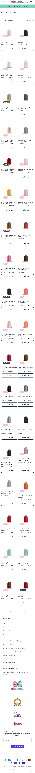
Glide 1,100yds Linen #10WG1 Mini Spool (25, 74)
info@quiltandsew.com (10, 663)
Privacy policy (14, 769)
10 (24, 611)
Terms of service (22, 769)
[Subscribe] (30, 740)
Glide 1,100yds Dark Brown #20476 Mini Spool (8, 302)
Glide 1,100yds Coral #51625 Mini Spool (25, 335)
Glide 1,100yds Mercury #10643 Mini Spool (7, 430)
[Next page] (29, 611)
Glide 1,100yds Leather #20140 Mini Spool (24, 269)
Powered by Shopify (19, 766)
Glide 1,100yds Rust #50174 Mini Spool (8, 595)
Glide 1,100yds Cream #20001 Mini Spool (7, 140)
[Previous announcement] (3, 6)
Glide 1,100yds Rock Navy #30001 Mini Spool (25, 430)
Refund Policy (7, 631)
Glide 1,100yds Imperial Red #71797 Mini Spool (8, 529)
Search (5, 623)
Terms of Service (8, 627)
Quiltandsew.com (11, 766)
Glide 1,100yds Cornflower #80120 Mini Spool (8, 203)
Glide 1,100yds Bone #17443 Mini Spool (25, 170)
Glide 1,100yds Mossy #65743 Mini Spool (7, 463)
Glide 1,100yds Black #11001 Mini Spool (25, 41)
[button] (3, 2)
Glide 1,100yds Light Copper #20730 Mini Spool (25, 368)
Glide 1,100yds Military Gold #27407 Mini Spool (9, 236)
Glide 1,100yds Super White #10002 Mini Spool (8, 74)
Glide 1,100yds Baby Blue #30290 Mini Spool (8, 492)
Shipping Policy (7, 635)
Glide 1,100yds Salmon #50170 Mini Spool (24, 302)
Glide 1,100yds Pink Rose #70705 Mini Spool (8, 335)
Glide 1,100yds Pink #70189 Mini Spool (8, 269)
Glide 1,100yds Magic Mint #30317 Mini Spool (25, 562)
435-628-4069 (7, 659)
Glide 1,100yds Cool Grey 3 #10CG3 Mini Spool (25, 140)
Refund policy (29, 766)
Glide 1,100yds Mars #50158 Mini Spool (25, 496)
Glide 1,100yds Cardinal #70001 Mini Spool (7, 170)
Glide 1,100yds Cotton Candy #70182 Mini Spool (26, 203)
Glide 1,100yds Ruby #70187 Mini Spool (25, 595)
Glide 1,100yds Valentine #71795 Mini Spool (24, 236)
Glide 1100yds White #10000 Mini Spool (9, 41)
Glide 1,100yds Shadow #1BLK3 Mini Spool (7, 397)
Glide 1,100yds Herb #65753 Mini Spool (25, 397)
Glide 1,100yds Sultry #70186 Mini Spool (9, 368)
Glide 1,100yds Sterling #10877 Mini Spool (24, 107)
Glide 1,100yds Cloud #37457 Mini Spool (9, 562)
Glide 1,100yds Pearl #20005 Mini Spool (9, 107)
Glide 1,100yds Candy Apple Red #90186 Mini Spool (25, 529)
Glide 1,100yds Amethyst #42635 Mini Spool (24, 459)
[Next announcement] (32, 6)
